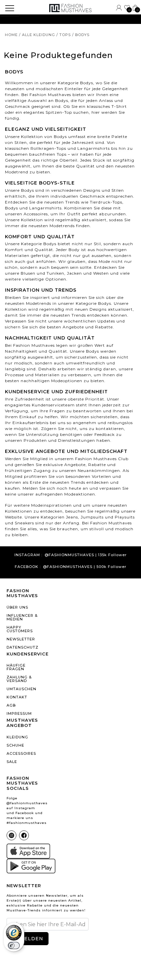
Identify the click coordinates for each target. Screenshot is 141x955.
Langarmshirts (93, 148)
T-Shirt (119, 106)
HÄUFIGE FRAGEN (16, 667)
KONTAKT (17, 697)
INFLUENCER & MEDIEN (22, 617)
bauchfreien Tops (48, 154)
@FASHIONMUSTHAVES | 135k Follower (86, 555)
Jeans (72, 517)
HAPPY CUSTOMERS (20, 629)
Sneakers (24, 522)
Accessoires (36, 213)
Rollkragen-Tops (48, 148)
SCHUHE (15, 745)
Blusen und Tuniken (42, 273)
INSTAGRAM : (28, 555)
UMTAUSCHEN (21, 689)
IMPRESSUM (19, 713)
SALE (12, 761)
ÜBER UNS (17, 607)
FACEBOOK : (28, 567)
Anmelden (27, 939)
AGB (11, 705)
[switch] (14, 945)
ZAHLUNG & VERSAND (19, 679)
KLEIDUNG (17, 737)
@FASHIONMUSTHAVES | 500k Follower (84, 567)
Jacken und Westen (88, 273)
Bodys (11, 207)
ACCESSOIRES (21, 753)
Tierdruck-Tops (106, 202)
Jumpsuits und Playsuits (108, 517)
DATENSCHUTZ (22, 647)
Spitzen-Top (59, 112)
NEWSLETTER (21, 639)
